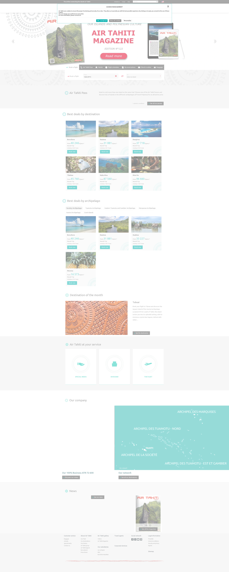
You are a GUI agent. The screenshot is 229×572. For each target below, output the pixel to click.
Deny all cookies (115, 20)
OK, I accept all (102, 20)
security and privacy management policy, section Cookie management (100, 15)
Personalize (127, 20)
